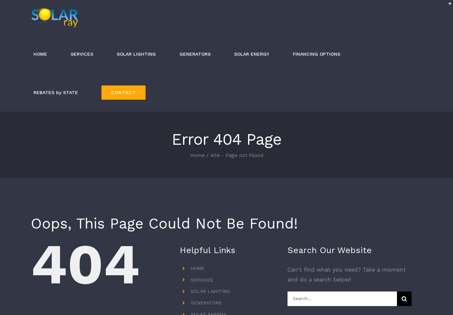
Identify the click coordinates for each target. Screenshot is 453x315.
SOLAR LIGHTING (210, 291)
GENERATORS (206, 302)
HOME (197, 268)
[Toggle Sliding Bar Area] (447, 6)
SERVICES (202, 280)
